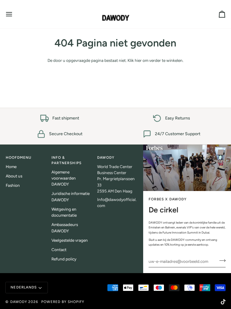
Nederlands (24, 287)
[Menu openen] (14, 14)
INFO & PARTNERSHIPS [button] (66, 160)
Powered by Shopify (62, 302)
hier (138, 60)
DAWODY (18, 302)
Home (11, 166)
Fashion (13, 185)
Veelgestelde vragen (69, 240)
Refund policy (63, 258)
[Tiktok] (223, 301)
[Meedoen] (221, 261)
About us (14, 176)
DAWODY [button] (105, 157)
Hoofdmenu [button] (19, 157)
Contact (58, 249)
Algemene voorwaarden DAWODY (63, 178)
